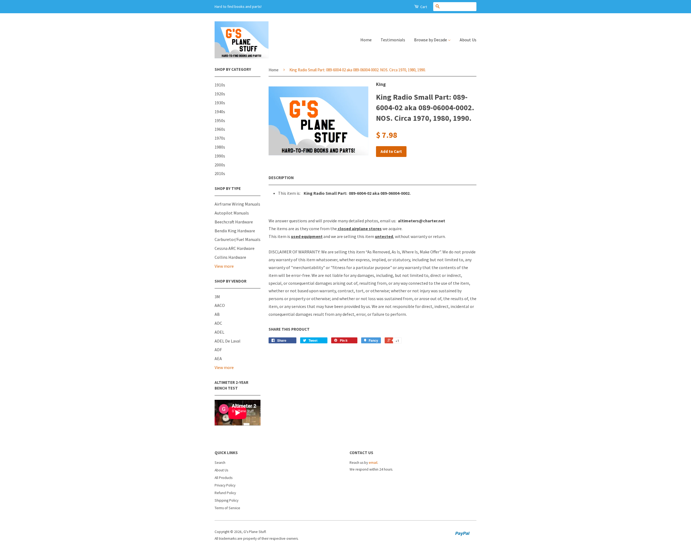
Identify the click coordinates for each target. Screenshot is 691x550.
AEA (218, 358)
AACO (220, 305)
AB (217, 314)
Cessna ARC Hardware (235, 248)
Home (366, 39)
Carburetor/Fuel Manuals (237, 239)
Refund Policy (225, 493)
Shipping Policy (226, 500)
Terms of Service (227, 508)
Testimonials (393, 39)
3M (217, 296)
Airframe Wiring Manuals (237, 204)
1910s (220, 85)
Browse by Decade (431, 39)
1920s (220, 93)
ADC (218, 323)
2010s (220, 173)
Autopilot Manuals (232, 213)
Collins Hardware (230, 257)
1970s (220, 138)
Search (220, 462)
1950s (220, 120)
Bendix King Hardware (235, 230)
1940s (220, 111)
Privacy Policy (225, 485)
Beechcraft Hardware (234, 221)
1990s (220, 156)
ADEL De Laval (228, 341)
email (373, 462)
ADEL (219, 332)
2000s (220, 164)
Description (281, 177)
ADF (218, 349)
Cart (423, 6)
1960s (220, 129)
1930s (220, 102)
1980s (220, 147)
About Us (468, 39)
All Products (223, 477)
